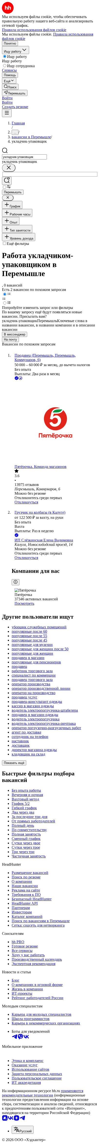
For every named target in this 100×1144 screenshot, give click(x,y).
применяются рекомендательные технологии (42, 1093)
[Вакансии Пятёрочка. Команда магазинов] (55, 423)
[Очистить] (9, 168)
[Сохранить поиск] (7, 181)
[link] (10, 87)
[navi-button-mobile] (7, 113)
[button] (7, 98)
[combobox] (24, 156)
